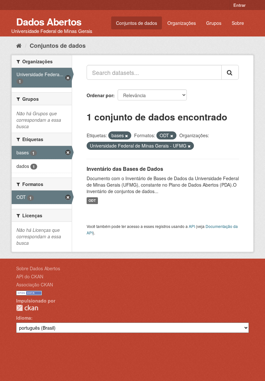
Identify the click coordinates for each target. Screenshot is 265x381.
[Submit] (230, 72)
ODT (92, 200)
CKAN (27, 307)
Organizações (181, 23)
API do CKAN (29, 276)
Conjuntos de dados (136, 23)
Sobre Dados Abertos (38, 268)
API (192, 226)
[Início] (19, 45)
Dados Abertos (48, 21)
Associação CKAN (34, 284)
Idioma (23, 317)
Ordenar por (100, 95)
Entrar (239, 5)
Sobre (238, 23)
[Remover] (126, 135)
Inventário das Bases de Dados (125, 168)
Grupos (213, 23)
